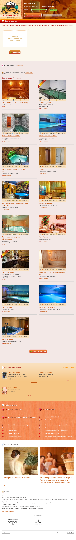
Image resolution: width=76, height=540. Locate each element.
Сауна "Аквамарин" (46, 203)
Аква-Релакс (43, 237)
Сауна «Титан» (7, 339)
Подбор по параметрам (48, 6)
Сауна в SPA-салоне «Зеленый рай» (19, 425)
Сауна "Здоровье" (46, 102)
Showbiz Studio (70, 533)
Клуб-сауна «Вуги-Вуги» (48, 307)
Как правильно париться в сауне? (17, 478)
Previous (40, 89)
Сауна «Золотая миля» (11, 136)
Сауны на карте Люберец (31, 6)
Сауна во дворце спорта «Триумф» (15, 102)
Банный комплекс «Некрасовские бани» (57, 425)
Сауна (41, 169)
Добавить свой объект (68, 367)
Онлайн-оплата (6, 533)
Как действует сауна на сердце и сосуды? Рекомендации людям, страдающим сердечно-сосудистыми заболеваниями (56, 480)
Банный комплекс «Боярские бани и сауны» (58, 436)
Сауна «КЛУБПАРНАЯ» (48, 136)
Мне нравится (7, 106)
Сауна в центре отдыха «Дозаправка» (56, 430)
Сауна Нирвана (8, 272)
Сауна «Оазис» (7, 307)
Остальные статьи (9, 485)
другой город (10, 17)
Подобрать (53, 9)
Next (27, 89)
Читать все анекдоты (8, 511)
